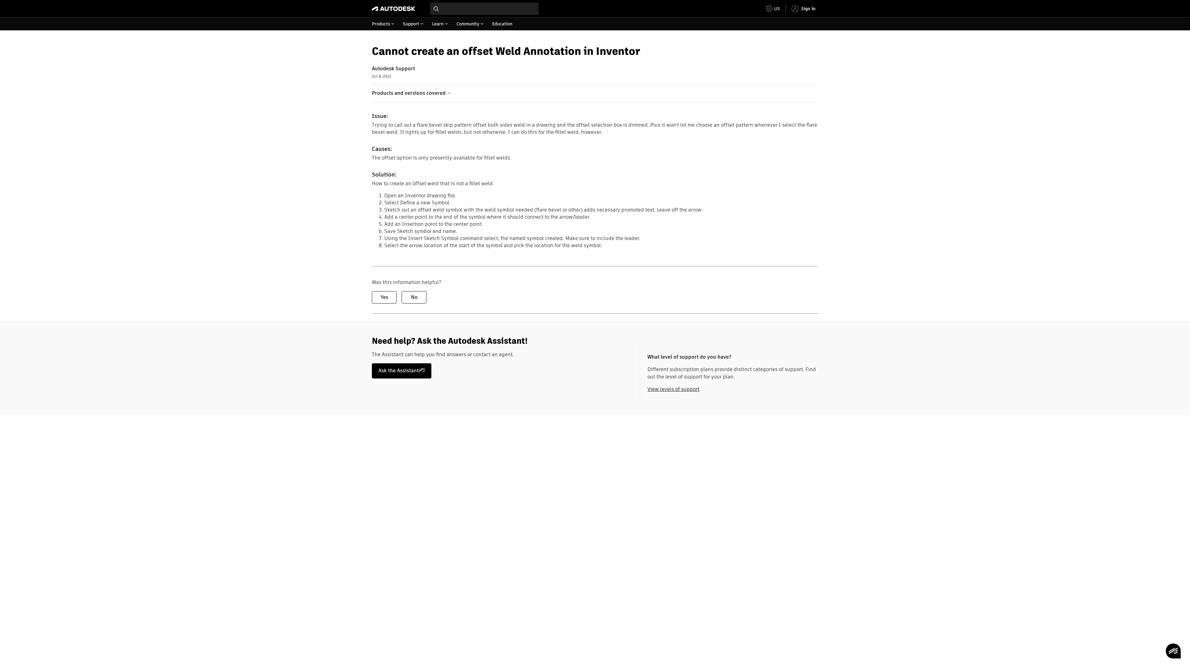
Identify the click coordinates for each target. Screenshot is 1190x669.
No (414, 297)
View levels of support (673, 389)
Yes (384, 297)
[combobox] (484, 8)
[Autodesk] (393, 8)
